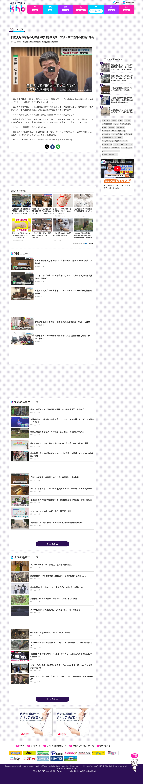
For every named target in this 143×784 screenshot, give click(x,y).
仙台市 (112, 127)
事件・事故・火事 (119, 131)
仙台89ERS (107, 144)
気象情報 (121, 127)
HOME (21, 746)
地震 (114, 120)
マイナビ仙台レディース (123, 144)
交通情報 (106, 131)
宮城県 (55, 42)
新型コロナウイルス (110, 154)
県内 (26, 42)
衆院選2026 (107, 124)
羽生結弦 (116, 148)
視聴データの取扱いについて (83, 746)
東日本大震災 (35, 42)
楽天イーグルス (121, 141)
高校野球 (106, 148)
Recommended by (79, 243)
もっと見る (51, 544)
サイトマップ (35, 746)
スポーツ (119, 137)
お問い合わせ (105, 746)
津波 (121, 120)
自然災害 (106, 134)
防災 (105, 127)
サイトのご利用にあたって (56, 746)
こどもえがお (127, 148)
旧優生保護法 (126, 124)
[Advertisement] (52, 309)
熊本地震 (106, 120)
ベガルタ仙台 (108, 141)
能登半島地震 (108, 137)
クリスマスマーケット (111, 151)
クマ (116, 124)
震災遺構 (46, 42)
